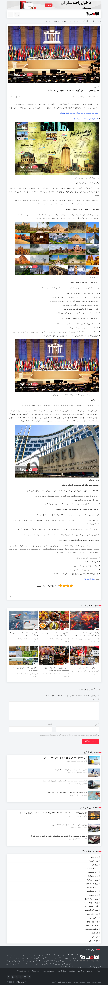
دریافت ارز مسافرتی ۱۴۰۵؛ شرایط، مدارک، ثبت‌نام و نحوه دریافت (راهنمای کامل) (59, 836)
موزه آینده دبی (92, 913)
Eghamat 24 (22, 982)
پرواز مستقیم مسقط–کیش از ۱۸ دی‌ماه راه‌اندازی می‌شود (67, 792)
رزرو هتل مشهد (92, 868)
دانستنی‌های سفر (49, 970)
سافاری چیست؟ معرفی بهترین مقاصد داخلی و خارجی (25, 669)
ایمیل (47, 724)
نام (95, 724)
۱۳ (44, 673)
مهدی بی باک (32, 638)
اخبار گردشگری (35, 970)
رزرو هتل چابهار (92, 879)
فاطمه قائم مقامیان (92, 96)
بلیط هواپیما (93, 860)
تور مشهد (94, 936)
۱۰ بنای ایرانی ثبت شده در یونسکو (86, 118)
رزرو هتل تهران (92, 872)
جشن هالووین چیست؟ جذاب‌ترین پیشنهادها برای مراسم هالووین (57, 669)
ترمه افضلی (33, 673)
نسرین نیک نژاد (93, 671)
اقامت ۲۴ (58, 982)
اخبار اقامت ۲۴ (22, 970)
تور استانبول (93, 940)
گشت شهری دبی (91, 906)
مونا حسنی (64, 638)
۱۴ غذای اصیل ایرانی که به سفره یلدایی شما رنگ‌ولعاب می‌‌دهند (55, 634)
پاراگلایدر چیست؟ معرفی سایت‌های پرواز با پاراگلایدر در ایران (24, 634)
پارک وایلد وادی (92, 921)
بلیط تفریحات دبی (91, 902)
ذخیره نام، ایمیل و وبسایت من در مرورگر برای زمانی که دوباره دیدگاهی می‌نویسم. (68, 735)
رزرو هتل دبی (93, 894)
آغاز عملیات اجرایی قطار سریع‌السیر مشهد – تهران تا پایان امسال (65, 780)
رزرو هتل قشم (92, 891)
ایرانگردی (81, 970)
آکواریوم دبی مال (91, 925)
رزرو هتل (94, 856)
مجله (98, 970)
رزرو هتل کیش (92, 875)
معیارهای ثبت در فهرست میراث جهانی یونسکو (62, 21)
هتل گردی (62, 970)
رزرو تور (95, 864)
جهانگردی (72, 970)
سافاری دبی (93, 917)
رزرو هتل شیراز (92, 887)
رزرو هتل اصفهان (91, 883)
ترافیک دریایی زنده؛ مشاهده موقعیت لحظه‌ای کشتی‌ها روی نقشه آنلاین (86, 634)
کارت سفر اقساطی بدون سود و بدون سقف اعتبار (65, 757)
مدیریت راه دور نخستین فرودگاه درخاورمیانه (71, 769)
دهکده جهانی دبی (91, 929)
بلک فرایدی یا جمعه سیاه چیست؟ (87, 667)
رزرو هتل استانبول (91, 898)
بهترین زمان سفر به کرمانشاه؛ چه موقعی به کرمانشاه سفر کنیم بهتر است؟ (53, 812)
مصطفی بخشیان (93, 638)
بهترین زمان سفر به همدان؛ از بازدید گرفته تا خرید (69, 824)
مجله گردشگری (96, 21)
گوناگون (85, 21)
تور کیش (94, 932)
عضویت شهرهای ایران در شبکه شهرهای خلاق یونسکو (79, 113)
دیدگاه (94, 699)
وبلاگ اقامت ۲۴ (89, 579)
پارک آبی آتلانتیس (91, 910)
